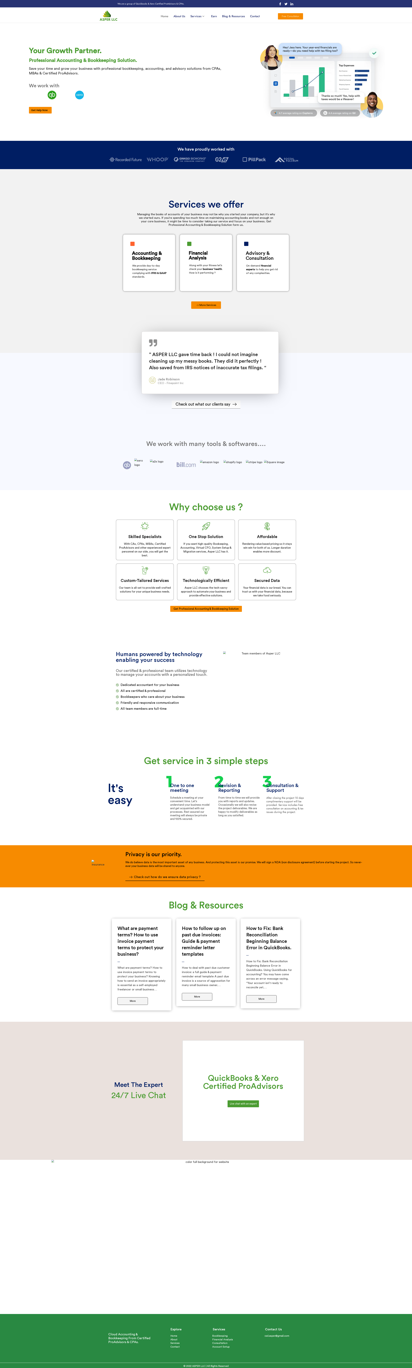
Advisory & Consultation (260, 256)
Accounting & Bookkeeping (147, 256)
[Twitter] (286, 3)
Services (195, 16)
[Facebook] (280, 3)
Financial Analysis (198, 255)
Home (164, 16)
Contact (255, 16)
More (133, 1001)
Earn (214, 16)
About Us (179, 16)
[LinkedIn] (291, 3)
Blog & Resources (233, 16)
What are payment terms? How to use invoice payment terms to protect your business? (140, 941)
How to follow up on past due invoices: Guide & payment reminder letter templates (204, 941)
